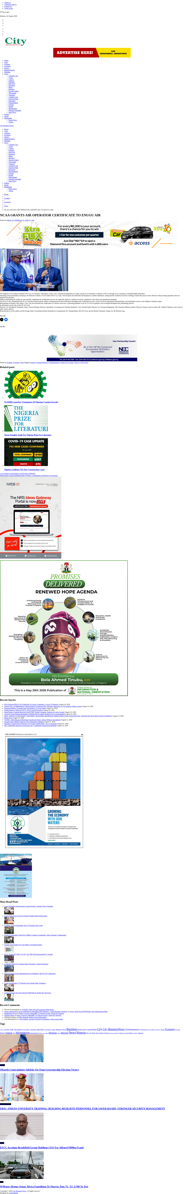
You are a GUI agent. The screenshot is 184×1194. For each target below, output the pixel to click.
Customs (162, 1029)
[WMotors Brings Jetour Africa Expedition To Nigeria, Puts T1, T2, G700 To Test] (22, 1178)
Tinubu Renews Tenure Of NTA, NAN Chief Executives (23, 710)
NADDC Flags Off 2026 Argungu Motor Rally (38, 1010)
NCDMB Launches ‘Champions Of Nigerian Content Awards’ (31, 402)
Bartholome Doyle (10, 1013)
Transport (12, 95)
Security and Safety (114, 1033)
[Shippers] (16, 897)
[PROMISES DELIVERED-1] (64, 695)
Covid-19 (157, 1029)
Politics (6, 114)
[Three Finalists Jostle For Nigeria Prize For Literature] (26, 431)
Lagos (40, 1033)
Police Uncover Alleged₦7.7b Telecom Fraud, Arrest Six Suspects (41, 1013)
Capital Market (92, 1029)
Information (23, 1032)
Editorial (11, 82)
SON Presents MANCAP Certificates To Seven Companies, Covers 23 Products (31, 704)
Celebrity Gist (13, 76)
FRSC (13, 1033)
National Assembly (15, 110)
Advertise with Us (10, 4)
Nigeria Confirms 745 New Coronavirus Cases (24, 469)
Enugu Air (64, 362)
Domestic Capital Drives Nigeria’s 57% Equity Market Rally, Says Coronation (30, 724)
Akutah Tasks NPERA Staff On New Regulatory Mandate (24, 722)
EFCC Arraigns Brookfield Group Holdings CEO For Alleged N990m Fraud (41, 1147)
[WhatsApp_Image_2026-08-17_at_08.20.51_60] (30, 558)
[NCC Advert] (92, 361)
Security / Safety (5, 1104)
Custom (11, 80)
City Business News (7, 126)
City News (152, 1029)
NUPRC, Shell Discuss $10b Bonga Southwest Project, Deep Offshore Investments (32, 720)
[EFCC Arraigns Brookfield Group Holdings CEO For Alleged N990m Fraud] (22, 1139)
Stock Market (129, 1033)
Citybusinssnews (54, 362)
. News (1, 1029)
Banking (59, 1029)
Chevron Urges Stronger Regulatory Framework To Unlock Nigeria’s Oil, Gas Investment (34, 714)
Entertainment (13, 103)
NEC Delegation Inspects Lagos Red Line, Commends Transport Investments (30, 726)
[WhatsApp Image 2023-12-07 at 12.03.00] (44, 853)
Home (6, 60)
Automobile (33, 1029)
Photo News (13, 120)
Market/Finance (9, 70)
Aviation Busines (42, 362)
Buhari (64, 1029)
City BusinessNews (113, 1029)
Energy (6, 68)
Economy (7, 66)
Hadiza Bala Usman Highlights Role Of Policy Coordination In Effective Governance (29, 475)
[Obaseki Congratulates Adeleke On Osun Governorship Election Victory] (22, 1061)
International (13, 108)
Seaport (106, 1033)
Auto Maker (26, 1029)
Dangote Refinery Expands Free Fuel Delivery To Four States (25, 708)
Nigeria (81, 1032)
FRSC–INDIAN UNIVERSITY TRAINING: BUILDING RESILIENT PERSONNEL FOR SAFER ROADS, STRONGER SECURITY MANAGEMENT (58, 716)
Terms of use (8, 8)
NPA (87, 1033)
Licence (71, 362)
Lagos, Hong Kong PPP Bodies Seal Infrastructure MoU (89, 1011)
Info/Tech (12, 83)
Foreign (11, 105)
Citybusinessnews (132, 1029)
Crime (11, 78)
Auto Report (48, 1029)
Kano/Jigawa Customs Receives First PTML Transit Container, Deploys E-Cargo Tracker (34, 712)
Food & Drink (13, 99)
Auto (6, 62)
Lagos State (45, 1033)
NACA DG (84, 362)
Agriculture (6, 1029)
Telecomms (12, 93)
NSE (90, 1033)
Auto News (40, 1029)
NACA (77, 362)
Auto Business (18, 1029)
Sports (6, 116)
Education (12, 101)
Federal (8, 1033)
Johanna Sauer (9, 1015)
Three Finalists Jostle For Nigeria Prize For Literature (28, 435)
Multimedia (8, 118)
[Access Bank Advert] (92, 247)
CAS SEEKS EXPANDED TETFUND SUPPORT (17, 474)
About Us (7, 3)
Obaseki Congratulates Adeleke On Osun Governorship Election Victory (39, 1069)
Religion (11, 89)
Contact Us (8, 6)
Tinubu (135, 1033)
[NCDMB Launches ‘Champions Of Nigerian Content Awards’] (25, 398)
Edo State (177, 1029)
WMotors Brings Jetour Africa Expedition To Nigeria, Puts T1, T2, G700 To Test (44, 1186)
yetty (32, 220)
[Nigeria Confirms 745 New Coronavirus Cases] (26, 465)
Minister (64, 1033)
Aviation (7, 64)
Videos (11, 122)
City (99, 1029)
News (6, 74)
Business (71, 1029)
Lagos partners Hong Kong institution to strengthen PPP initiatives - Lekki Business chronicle (35, 1011)
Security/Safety (14, 91)
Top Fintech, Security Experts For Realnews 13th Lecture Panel (41, 1019)
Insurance (12, 85)
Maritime (7, 72)
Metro (11, 87)
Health (11, 107)
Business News (82, 1029)
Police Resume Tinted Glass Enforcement (32, 1017)
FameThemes (13, 1193)
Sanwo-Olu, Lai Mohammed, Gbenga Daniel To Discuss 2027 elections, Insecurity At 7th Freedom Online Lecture (43, 706)
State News (12, 112)
